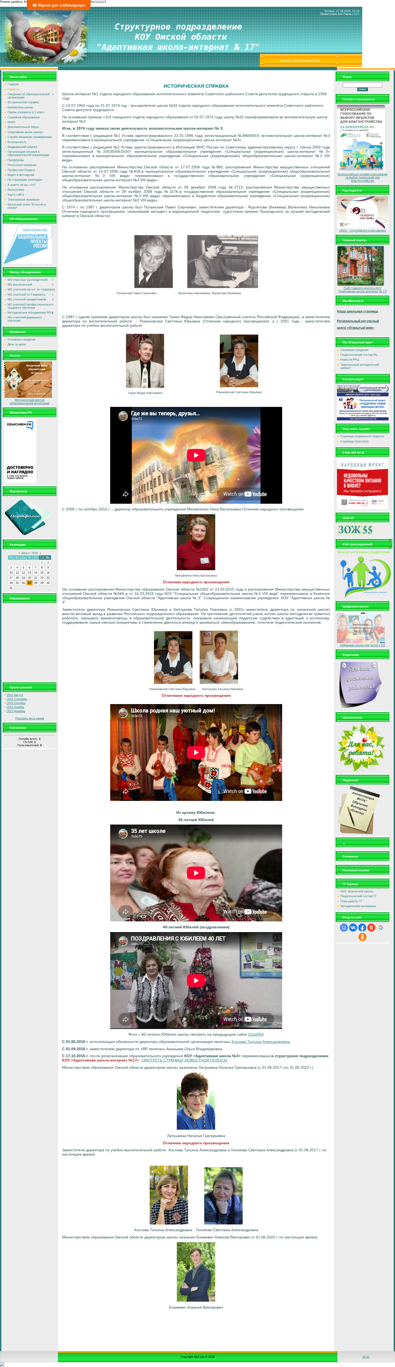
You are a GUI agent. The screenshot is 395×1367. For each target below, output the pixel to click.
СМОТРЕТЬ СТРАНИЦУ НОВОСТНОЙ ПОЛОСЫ (184, 1060)
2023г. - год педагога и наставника (362, 230)
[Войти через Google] (380, 927)
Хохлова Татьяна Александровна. (261, 1041)
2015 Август (15, 695)
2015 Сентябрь (17, 699)
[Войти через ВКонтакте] (353, 928)
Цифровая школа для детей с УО (362, 645)
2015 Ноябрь (15, 707)
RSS (357, 13)
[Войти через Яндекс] (371, 928)
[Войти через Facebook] (362, 928)
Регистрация (302, 60)
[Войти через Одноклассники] (362, 937)
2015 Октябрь (16, 703)
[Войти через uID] (344, 928)
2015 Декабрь (16, 711)
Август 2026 (29, 553)
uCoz (365, 1356)
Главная (285, 60)
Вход (316, 60)
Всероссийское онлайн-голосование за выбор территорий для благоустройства (362, 177)
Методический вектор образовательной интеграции (29, 401)
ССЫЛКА (256, 1034)
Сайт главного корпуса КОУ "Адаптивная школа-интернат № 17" (362, 289)
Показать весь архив (29, 718)
